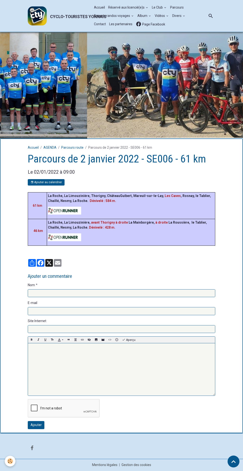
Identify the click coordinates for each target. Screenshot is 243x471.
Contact (100, 24)
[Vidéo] (103, 339)
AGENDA (49, 147)
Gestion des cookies (136, 464)
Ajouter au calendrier (47, 181)
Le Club (158, 7)
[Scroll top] (233, 461)
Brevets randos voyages (112, 16)
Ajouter (36, 424)
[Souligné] (45, 339)
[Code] (109, 339)
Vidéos (160, 16)
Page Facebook (153, 24)
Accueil (99, 7)
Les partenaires (120, 24)
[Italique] (38, 339)
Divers (177, 16)
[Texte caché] (89, 339)
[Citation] (68, 339)
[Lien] (82, 339)
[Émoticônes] (116, 339)
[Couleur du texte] (60, 339)
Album (142, 16)
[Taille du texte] (52, 339)
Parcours (177, 7)
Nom (31, 284)
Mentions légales (104, 464)
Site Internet (37, 320)
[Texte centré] (75, 339)
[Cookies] (10, 461)
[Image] (96, 339)
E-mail (32, 302)
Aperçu (130, 339)
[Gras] (31, 339)
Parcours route (72, 147)
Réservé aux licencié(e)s (126, 7)
